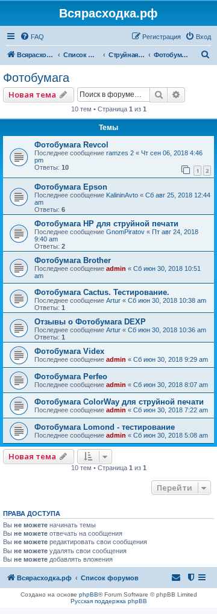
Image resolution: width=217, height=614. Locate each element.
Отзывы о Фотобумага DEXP (90, 321)
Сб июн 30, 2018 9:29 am (170, 359)
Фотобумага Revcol (71, 144)
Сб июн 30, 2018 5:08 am (170, 435)
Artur (113, 300)
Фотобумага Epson (70, 186)
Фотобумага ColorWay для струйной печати (119, 401)
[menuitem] (32, 36)
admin (116, 268)
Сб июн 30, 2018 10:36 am (167, 329)
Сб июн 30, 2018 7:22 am (170, 410)
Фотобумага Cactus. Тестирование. (101, 292)
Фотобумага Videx (69, 351)
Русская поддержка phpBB (109, 601)
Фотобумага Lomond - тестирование (104, 427)
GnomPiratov (125, 231)
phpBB (88, 594)
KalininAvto (122, 195)
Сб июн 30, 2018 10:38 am (167, 300)
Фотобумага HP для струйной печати (106, 223)
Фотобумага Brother (72, 260)
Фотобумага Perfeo (70, 376)
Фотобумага (36, 77)
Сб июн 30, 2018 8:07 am (170, 384)
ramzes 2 (120, 153)
